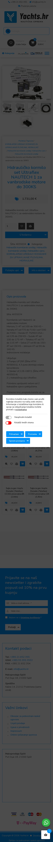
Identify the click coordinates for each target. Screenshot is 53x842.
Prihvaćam (14, 434)
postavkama (21, 409)
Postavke (32, 434)
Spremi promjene (17, 440)
